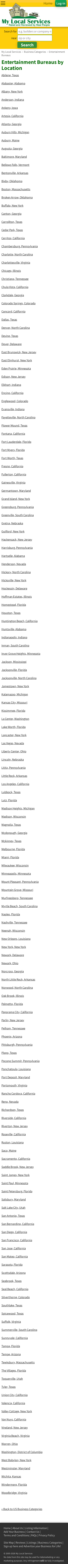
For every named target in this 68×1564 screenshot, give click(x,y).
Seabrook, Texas (11, 1281)
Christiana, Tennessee (14, 279)
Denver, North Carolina (15, 328)
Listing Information (36, 1528)
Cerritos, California (13, 238)
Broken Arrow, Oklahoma (17, 197)
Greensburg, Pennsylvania (17, 507)
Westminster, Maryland (15, 1468)
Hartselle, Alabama (13, 556)
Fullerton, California (13, 474)
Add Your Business (14, 1531)
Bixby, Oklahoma (11, 181)
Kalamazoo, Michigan (14, 694)
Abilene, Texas (10, 75)
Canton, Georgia (11, 214)
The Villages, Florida (13, 1370)
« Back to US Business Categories (21, 1509)
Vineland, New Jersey (14, 1427)
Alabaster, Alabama (13, 83)
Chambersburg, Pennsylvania (19, 246)
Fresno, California (12, 466)
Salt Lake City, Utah (13, 1208)
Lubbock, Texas (10, 792)
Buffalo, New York (12, 205)
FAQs (34, 1535)
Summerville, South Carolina (19, 1330)
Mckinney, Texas (11, 841)
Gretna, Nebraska (12, 523)
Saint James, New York (15, 1175)
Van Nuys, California (13, 1419)
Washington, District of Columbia (21, 1452)
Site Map (9, 1542)
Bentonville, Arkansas (14, 173)
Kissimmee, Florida (13, 711)
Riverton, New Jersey (14, 1126)
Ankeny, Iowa (9, 108)
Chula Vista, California (14, 287)
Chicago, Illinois (11, 271)
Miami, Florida (10, 857)
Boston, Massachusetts (15, 189)
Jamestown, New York (15, 686)
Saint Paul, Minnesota (14, 1183)
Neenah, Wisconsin (13, 931)
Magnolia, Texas (11, 825)
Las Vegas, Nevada (12, 743)
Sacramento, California (15, 1159)
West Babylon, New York (16, 1460)
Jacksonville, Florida (14, 670)
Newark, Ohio (9, 963)
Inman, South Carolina (15, 645)
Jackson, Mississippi (13, 662)
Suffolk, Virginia (11, 1322)
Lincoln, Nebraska (12, 759)
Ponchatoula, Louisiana (16, 1069)
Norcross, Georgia (12, 971)
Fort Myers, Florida (13, 450)
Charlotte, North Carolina (17, 254)
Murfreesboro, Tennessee (17, 898)
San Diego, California (14, 1232)
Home (7, 1528)
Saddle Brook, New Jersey (17, 1167)
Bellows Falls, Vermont (15, 165)
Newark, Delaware (12, 955)
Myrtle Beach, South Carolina (19, 906)
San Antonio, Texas (13, 1216)
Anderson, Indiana (12, 100)
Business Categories (50, 1542)
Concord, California (13, 311)
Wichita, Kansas (11, 1476)
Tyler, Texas (8, 1387)
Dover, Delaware (11, 344)
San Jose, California (13, 1248)
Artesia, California (12, 116)
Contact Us (33, 1531)
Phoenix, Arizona (11, 1036)
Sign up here (11, 1546)
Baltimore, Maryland (14, 157)
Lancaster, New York (13, 735)
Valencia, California (13, 1403)
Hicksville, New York (13, 580)
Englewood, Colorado (14, 401)
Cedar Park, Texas (12, 230)
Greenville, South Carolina (17, 515)
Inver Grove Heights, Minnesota (20, 654)
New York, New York (13, 947)
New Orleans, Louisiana (15, 939)
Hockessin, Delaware (14, 588)
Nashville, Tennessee (14, 922)
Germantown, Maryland (16, 491)
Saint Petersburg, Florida (16, 1191)
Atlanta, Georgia (11, 124)
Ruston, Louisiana (12, 1142)
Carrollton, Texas (11, 222)
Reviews (20, 1542)
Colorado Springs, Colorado (18, 303)
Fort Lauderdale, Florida (16, 442)
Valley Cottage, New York (16, 1411)
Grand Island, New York (15, 499)
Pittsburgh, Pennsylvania (16, 1045)
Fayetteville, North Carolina (18, 417)
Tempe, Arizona (11, 1354)
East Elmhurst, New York (16, 360)
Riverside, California (13, 1118)
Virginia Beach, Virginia (15, 1436)
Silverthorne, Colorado (15, 1297)
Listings (31, 1542)
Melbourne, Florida (13, 849)
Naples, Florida (10, 914)
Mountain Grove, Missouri (17, 890)
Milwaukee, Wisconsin (15, 865)
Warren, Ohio (9, 1444)
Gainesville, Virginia (13, 482)
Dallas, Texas (9, 320)
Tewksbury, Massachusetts (18, 1362)
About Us (18, 1528)
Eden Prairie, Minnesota (16, 368)
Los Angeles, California (15, 784)
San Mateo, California (14, 1256)
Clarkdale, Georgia (12, 295)
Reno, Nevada (9, 1102)
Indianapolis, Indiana (14, 637)
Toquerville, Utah (12, 1379)
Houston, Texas (10, 613)
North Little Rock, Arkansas (18, 979)
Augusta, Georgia (11, 148)
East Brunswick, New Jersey (18, 352)
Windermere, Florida (14, 1485)
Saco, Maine (8, 1150)
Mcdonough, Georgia (14, 833)
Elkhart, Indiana (11, 385)
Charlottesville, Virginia (15, 262)
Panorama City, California (17, 1012)
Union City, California (14, 1395)
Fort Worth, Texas (12, 458)
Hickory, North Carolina (16, 572)
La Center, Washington (15, 719)
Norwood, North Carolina (17, 988)
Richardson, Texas (12, 1110)
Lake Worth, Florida (13, 727)
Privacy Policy (47, 1535)
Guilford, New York (12, 531)
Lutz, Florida (9, 800)
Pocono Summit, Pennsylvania (20, 1061)
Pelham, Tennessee (13, 1028)
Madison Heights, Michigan (18, 808)
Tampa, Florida (10, 1346)
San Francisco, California (16, 1240)
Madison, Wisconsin (13, 816)
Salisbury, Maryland (13, 1199)
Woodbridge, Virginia (14, 1493)
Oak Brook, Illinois (12, 996)
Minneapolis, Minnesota (16, 874)
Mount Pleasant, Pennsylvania (20, 882)
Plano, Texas (9, 1053)
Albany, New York (12, 91)
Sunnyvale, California (14, 1338)
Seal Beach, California (14, 1289)
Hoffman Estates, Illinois (16, 597)
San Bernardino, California (17, 1224)
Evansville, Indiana (12, 409)
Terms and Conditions (16, 1535)
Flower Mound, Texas (14, 425)
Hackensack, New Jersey (16, 539)
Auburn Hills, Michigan (15, 132)
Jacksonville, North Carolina (18, 678)
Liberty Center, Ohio (13, 751)
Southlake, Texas (11, 1305)
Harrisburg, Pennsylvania (17, 548)
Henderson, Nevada (13, 564)
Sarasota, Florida (11, 1265)
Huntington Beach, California (19, 621)
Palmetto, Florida (12, 1004)
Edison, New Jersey (13, 377)
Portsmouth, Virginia (14, 1085)
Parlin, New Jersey (12, 1020)
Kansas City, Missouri (14, 702)
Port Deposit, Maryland (15, 1077)
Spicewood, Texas (12, 1313)
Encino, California (12, 393)
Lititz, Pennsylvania (13, 768)
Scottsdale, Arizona (13, 1273)
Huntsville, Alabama (13, 629)
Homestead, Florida (13, 605)
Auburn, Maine (10, 140)
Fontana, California (13, 434)
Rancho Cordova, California (18, 1093)
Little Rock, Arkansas (14, 776)
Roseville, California (13, 1134)
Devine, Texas (9, 336)
